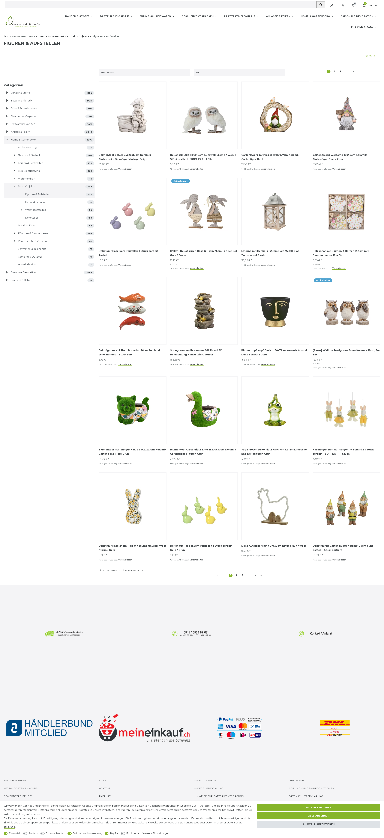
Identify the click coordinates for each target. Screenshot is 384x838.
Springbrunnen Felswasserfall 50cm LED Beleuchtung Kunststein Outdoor (196, 352)
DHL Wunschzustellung (87, 833)
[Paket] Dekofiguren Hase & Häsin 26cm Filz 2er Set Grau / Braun (203, 253)
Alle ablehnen (318, 815)
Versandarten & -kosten (21, 788)
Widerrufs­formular (209, 788)
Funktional (133, 833)
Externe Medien (55, 833)
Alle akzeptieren (319, 807)
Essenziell (15, 833)
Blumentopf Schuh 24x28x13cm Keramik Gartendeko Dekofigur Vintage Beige (125, 157)
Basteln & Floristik (115, 16)
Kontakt (104, 788)
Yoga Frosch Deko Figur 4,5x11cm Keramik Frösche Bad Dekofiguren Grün (274, 451)
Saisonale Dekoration (357, 16)
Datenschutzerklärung (306, 796)
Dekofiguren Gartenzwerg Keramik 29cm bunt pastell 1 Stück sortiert (343, 547)
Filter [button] (373, 55)
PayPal (114, 833)
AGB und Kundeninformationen (311, 788)
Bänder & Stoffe (77, 16)
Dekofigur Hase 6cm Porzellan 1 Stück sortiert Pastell (128, 253)
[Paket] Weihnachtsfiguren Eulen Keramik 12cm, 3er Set (346, 352)
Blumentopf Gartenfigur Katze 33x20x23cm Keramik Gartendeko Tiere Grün (132, 451)
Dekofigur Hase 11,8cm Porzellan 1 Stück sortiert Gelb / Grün (201, 547)
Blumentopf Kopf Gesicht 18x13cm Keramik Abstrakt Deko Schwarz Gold (275, 352)
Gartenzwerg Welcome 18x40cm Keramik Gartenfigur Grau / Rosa (340, 157)
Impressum (296, 780)
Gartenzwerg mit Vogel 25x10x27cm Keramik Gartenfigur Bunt (270, 157)
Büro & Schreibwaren (156, 16)
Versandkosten (125, 169)
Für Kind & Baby (362, 27)
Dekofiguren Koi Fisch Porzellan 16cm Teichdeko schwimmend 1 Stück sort (130, 352)
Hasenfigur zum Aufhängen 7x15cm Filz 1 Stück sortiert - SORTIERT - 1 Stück (343, 451)
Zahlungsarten (15, 780)
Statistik (33, 833)
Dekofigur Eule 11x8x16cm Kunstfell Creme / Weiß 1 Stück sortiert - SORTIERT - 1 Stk (203, 157)
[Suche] (320, 4)
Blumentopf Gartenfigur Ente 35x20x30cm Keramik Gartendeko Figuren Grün (203, 451)
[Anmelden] (332, 5)
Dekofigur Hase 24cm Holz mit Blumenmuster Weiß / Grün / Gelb (132, 547)
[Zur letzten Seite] (260, 575)
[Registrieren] (343, 5)
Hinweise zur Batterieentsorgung (219, 796)
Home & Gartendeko (316, 16)
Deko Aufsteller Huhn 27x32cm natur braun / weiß (273, 545)
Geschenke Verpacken (198, 16)
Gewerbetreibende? (18, 796)
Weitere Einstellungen (155, 833)
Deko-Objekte (79, 36)
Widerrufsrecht (206, 780)
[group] (132, 115)
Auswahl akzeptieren (319, 824)
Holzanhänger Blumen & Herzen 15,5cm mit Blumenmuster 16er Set (341, 253)
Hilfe (102, 780)
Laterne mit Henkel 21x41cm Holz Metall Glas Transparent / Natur (270, 253)
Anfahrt (105, 796)
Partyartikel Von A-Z (240, 16)
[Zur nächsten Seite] (350, 71)
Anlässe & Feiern (278, 16)
